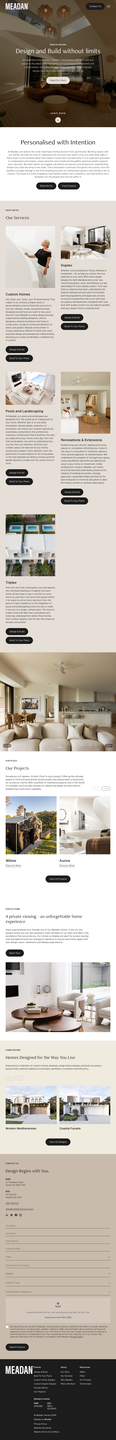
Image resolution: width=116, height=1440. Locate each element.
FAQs (82, 1376)
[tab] (55, 747)
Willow (11, 860)
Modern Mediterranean (21, 1128)
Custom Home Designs (44, 1380)
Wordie (47, 1419)
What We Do (46, 185)
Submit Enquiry (17, 1347)
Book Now (14, 953)
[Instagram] (20, 1215)
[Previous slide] (7, 746)
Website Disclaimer (43, 1428)
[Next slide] (109, 746)
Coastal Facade (70, 1128)
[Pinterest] (11, 1215)
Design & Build (16, 349)
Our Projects (40, 1391)
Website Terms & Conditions (46, 1432)
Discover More (13, 865)
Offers (82, 1372)
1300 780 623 (12, 1203)
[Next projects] (106, 788)
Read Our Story (58, 80)
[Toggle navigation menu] (108, 6)
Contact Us (95, 6)
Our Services (67, 1376)
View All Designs (58, 1141)
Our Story (65, 1372)
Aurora (64, 860)
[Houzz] (7, 1215)
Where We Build (68, 1383)
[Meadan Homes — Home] (17, 6)
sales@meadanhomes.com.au (19, 1209)
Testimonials (85, 1383)
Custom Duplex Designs (45, 1383)
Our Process (85, 1380)
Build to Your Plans (19, 358)
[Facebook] (16, 1215)
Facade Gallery (41, 1387)
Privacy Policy (76, 1336)
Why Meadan (67, 1380)
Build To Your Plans (19, 481)
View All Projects (58, 878)
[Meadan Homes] (20, 1370)
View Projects (69, 185)
